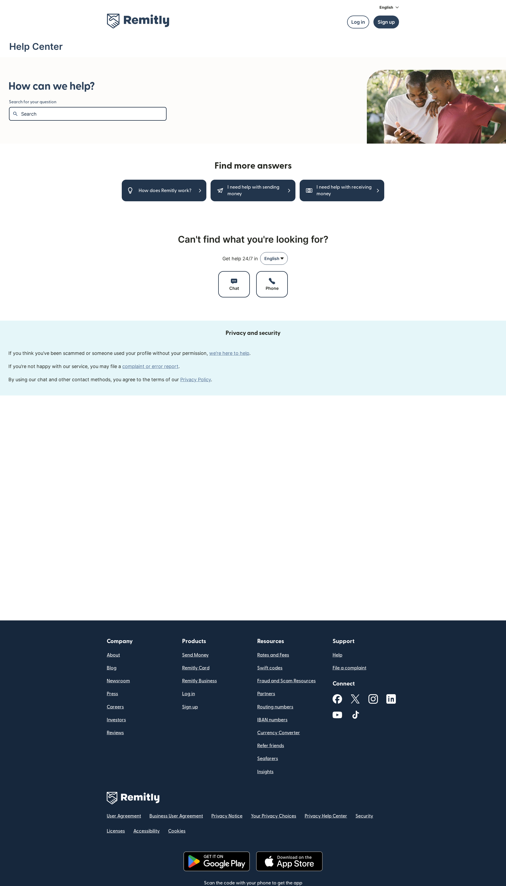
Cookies (177, 831)
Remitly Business (199, 681)
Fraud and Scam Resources (286, 681)
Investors (116, 720)
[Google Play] (216, 861)
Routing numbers (275, 707)
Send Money (195, 655)
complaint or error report (150, 366)
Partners (266, 694)
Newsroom (118, 681)
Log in (188, 694)
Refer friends (270, 745)
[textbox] (93, 113)
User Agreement (124, 816)
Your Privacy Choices (273, 816)
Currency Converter (278, 733)
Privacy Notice (226, 816)
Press (112, 694)
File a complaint (349, 668)
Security (364, 816)
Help (337, 655)
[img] (138, 21)
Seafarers (267, 758)
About (113, 655)
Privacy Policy (195, 379)
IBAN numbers (272, 720)
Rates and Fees (273, 655)
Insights (265, 772)
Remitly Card (196, 668)
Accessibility (146, 831)
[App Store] (289, 861)
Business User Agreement (176, 816)
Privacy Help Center (326, 816)
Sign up (190, 707)
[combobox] (274, 258)
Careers (115, 707)
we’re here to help (229, 353)
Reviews (115, 733)
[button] (389, 7)
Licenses (116, 831)
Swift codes (270, 668)
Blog (111, 668)
